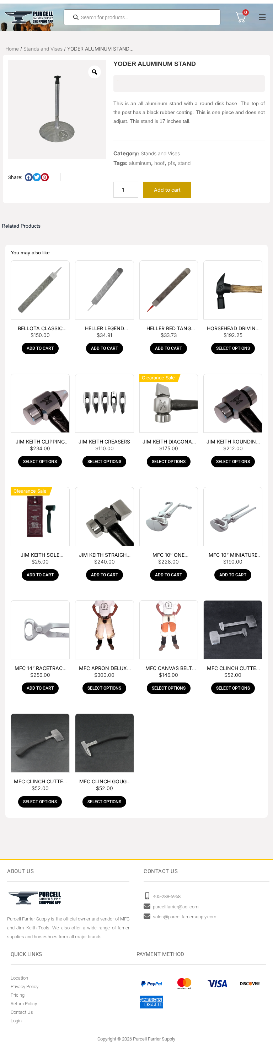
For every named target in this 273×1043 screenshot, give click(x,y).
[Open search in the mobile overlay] (142, 17)
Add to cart (167, 190)
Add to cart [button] (40, 348)
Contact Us (22, 1012)
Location (19, 978)
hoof (159, 163)
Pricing (18, 995)
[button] (262, 17)
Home (12, 49)
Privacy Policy (24, 986)
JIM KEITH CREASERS (104, 442)
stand (184, 163)
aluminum (140, 163)
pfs (171, 163)
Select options (233, 348)
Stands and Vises (43, 49)
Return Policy (24, 1003)
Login (16, 1020)
